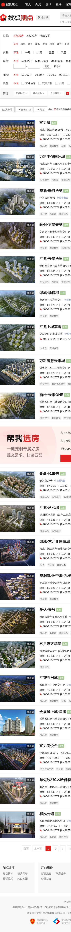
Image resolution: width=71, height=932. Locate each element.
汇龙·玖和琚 (49, 508)
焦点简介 (8, 873)
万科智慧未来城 (52, 361)
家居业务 (61, 873)
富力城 (45, 123)
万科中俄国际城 (52, 157)
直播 (59, 4)
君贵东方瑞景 (50, 644)
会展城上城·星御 (53, 712)
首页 (28, 4)
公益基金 (46, 878)
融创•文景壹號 (51, 225)
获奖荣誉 (22, 873)
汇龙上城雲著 (50, 327)
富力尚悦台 (49, 746)
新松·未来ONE (51, 395)
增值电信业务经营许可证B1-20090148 (46, 913)
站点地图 (22, 878)
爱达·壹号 (47, 610)
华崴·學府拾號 (51, 191)
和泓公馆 (47, 814)
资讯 (48, 4)
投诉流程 (8, 878)
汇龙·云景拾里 (51, 259)
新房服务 (46, 873)
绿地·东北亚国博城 (55, 542)
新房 (38, 4)
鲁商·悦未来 (49, 473)
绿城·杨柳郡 (49, 293)
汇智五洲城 (49, 678)
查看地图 (63, 197)
